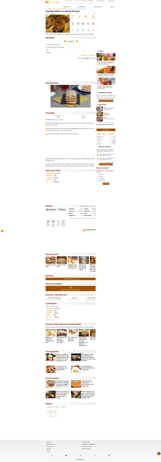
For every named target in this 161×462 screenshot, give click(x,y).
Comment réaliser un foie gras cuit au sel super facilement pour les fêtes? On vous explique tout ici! (63, 357)
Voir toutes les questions (110, 162)
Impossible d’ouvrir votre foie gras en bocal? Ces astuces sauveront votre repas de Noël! (89, 357)
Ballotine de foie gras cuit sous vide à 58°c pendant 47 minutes (94, 268)
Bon (55, 175)
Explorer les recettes (51, 411)
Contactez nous (86, 442)
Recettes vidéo (49, 444)
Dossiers (82, 6)
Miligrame (100, 136)
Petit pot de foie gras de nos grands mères (82, 267)
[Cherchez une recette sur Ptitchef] (107, 3)
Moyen (56, 177)
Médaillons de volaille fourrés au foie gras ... (72, 266)
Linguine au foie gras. (51, 265)
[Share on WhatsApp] (83, 30)
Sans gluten (69, 0)
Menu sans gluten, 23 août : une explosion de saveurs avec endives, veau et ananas (63, 395)
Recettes (66, 6)
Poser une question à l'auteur (71, 279)
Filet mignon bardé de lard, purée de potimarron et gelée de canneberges (83, 341)
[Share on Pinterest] (93, 30)
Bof (55, 179)
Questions (97, 6)
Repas (51, 413)
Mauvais (56, 182)
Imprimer (111, 122)
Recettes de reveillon (53, 407)
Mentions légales (86, 448)
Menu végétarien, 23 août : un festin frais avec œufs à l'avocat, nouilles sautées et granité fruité (88, 395)
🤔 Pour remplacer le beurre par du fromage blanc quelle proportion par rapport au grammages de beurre (105, 150)
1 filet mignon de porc (53, 44)
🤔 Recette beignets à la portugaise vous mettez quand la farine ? (105, 155)
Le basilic (101, 174)
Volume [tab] (104, 134)
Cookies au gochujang (108, 118)
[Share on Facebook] (73, 30)
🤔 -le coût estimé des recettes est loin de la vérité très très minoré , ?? (106, 159)
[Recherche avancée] (109, 3)
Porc (56, 416)
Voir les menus (103, 122)
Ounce (99, 140)
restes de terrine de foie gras (55, 47)
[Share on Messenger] (78, 30)
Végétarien (77, 0)
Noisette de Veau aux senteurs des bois (50, 340)
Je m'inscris (106, 130)
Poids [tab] (99, 134)
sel (47, 49)
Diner (55, 413)
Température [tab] (111, 134)
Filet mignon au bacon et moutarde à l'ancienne (61, 340)
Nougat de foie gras (61, 265)
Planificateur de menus (105, 100)
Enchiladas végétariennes (106, 114)
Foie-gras (63, 407)
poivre (49, 52)
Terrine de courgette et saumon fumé (108, 109)
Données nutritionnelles (89, 55)
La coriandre (102, 180)
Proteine (52, 416)
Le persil (101, 176)
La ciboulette (102, 178)
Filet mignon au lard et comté (95, 338)
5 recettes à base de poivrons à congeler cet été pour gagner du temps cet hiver (62, 383)
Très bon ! (57, 173)
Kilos (99, 143)
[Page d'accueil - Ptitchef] (46, 9)
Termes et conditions (87, 446)
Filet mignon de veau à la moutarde (72, 339)
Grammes (99, 138)
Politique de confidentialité (88, 444)
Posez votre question (106, 164)
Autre (112, 6)
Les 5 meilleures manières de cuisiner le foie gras (88, 368)
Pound (99, 142)
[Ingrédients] (2, 231)
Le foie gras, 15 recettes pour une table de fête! (61, 368)
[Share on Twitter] (88, 30)
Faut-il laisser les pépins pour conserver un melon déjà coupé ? (88, 383)
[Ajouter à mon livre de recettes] (73, 24)
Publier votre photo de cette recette (70, 290)
